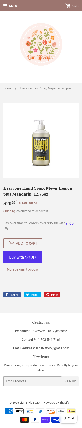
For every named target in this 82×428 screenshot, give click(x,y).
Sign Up (70, 381)
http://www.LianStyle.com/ (47, 331)
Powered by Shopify (56, 402)
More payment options (23, 269)
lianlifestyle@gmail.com (41, 348)
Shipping (9, 211)
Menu (13, 6)
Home (7, 88)
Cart (75, 6)
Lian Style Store (30, 402)
